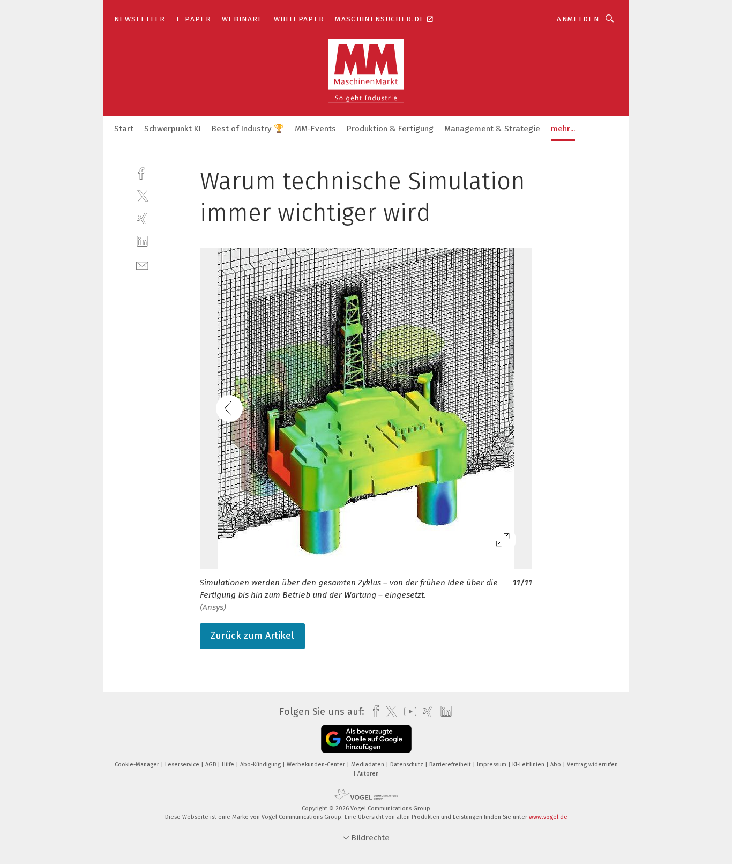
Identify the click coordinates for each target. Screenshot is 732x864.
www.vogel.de (548, 817)
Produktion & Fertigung (390, 128)
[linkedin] (142, 241)
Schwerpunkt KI (172, 128)
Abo (556, 764)
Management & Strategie (492, 128)
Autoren (368, 773)
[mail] (142, 264)
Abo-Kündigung (261, 764)
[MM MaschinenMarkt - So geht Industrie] (123, 127)
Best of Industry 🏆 (248, 128)
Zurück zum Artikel (252, 636)
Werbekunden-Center (317, 764)
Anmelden (578, 19)
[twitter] (142, 195)
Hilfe (229, 764)
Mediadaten (368, 764)
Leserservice (183, 764)
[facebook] (142, 172)
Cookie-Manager (138, 764)
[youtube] (407, 711)
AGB (211, 764)
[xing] (142, 218)
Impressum (492, 764)
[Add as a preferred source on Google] (366, 739)
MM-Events (315, 128)
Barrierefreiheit (451, 764)
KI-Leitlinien (529, 764)
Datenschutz (407, 764)
